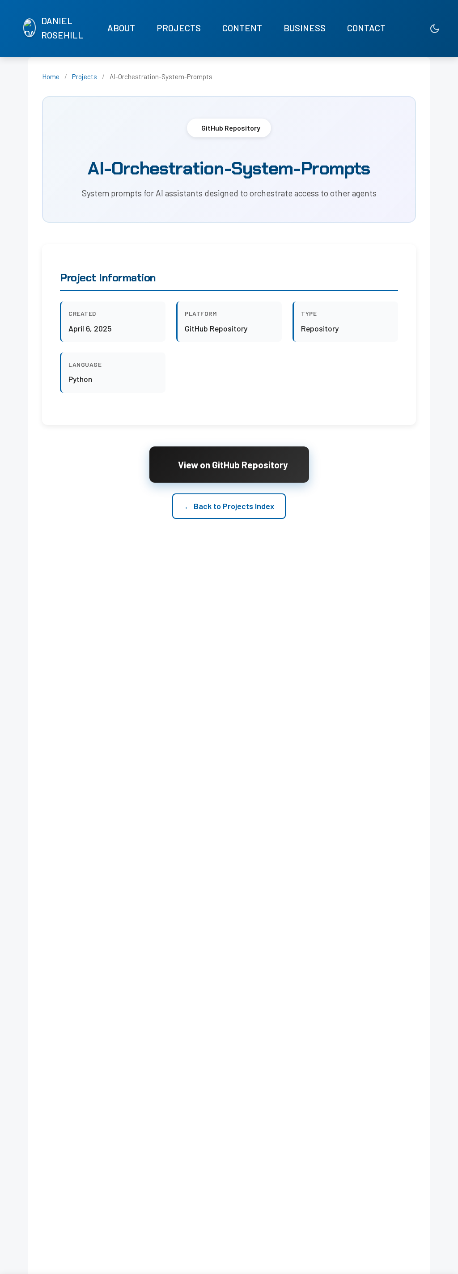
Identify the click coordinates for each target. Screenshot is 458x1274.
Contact (366, 27)
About (121, 27)
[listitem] (396, 28)
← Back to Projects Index (229, 506)
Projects (179, 27)
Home (50, 76)
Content (242, 27)
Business (305, 27)
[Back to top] (433, 1258)
